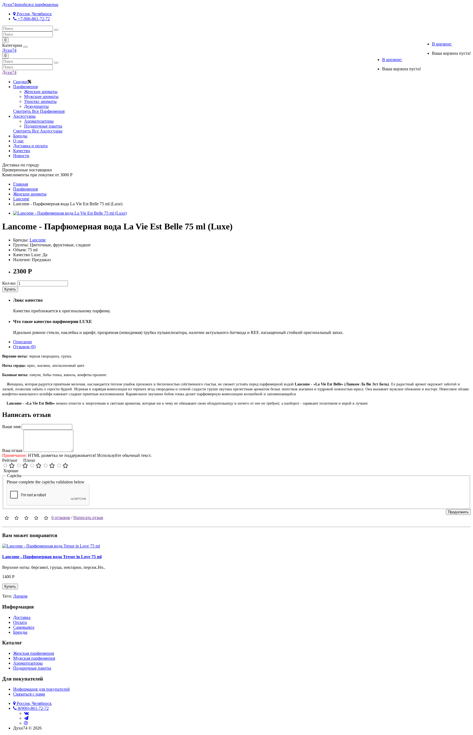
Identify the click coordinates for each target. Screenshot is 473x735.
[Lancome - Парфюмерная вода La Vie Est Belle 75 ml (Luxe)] (70, 213)
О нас (18, 141)
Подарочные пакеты (43, 126)
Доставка (21, 617)
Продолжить (458, 512)
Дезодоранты (36, 106)
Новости (21, 155)
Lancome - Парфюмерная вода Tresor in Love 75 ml (52, 556)
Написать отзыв (88, 517)
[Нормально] (38, 466)
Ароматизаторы (39, 121)
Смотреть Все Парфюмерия (39, 111)
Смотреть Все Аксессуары (37, 131)
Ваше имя (11, 426)
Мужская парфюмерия (34, 658)
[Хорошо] (25, 466)
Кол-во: (9, 283)
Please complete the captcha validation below (46, 482)
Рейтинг (10, 460)
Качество (21, 150)
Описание (22, 341)
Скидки (20, 81)
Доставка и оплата (30, 145)
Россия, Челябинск (34, 13)
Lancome (38, 240)
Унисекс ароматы (40, 101)
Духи (30, 4)
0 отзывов (60, 517)
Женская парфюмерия (33, 653)
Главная (20, 184)
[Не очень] (52, 466)
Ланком (20, 596)
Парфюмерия (25, 86)
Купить (10, 289)
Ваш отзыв (12, 450)
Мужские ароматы (41, 96)
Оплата (20, 622)
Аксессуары (24, 116)
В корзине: (442, 44)
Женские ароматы (40, 91)
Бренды (20, 136)
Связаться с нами (29, 694)
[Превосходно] (12, 466)
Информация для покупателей (41, 689)
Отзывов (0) (24, 346)
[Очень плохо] (65, 466)
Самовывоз (23, 627)
